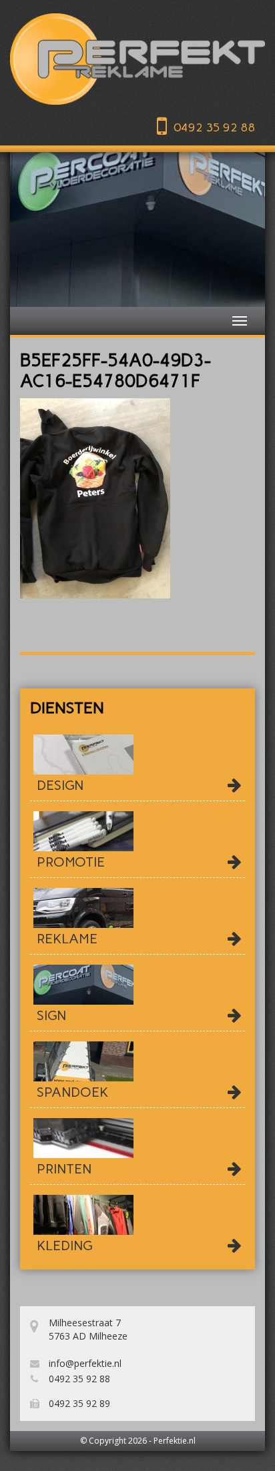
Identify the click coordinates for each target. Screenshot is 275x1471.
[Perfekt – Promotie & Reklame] (137, 59)
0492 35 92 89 (78, 1403)
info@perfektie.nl (83, 1363)
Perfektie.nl (175, 1440)
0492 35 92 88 (214, 127)
